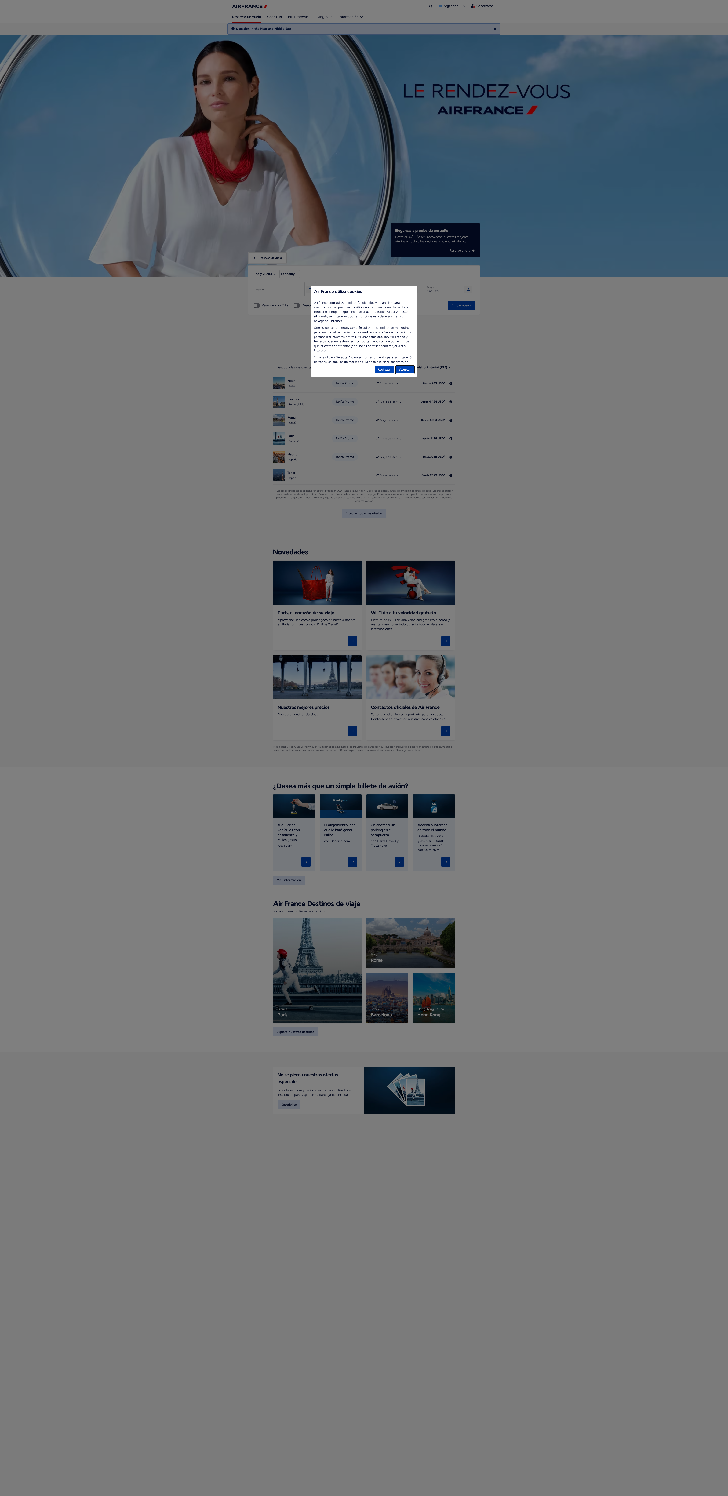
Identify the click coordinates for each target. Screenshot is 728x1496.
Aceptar (405, 369)
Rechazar (384, 369)
